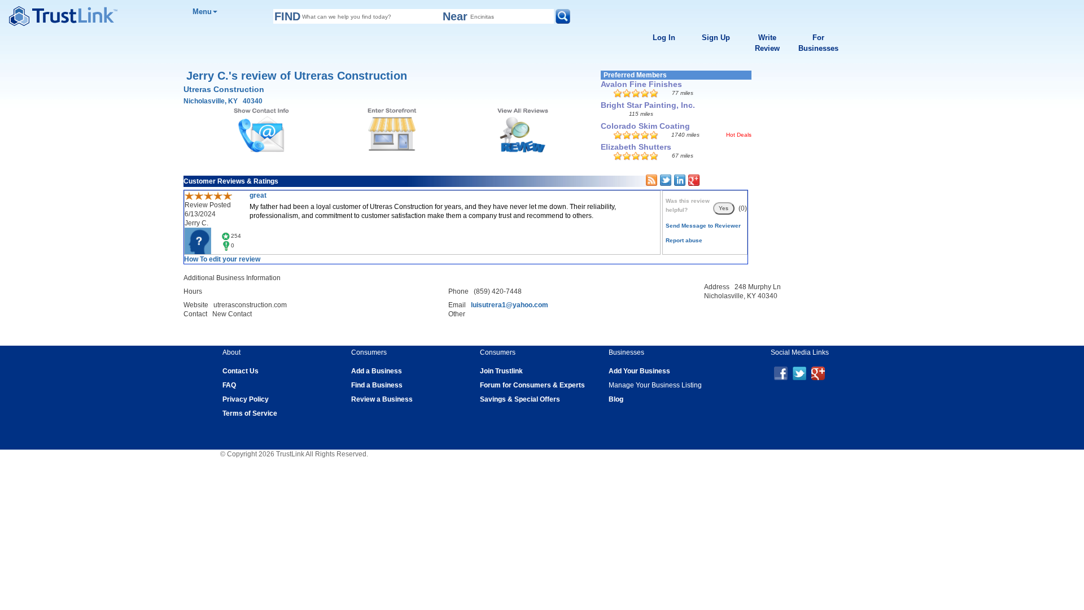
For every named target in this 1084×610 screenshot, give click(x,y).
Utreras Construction (223, 89)
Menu (202, 11)
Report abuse (684, 240)
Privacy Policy (245, 399)
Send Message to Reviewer (703, 226)
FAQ (229, 385)
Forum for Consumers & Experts (532, 385)
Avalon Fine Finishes (641, 84)
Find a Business (377, 385)
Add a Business (376, 371)
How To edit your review (222, 259)
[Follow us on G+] (818, 373)
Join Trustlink (501, 371)
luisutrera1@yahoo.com (509, 305)
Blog (616, 399)
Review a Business (382, 399)
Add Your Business (639, 371)
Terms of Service (249, 413)
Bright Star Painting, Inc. (648, 105)
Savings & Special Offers (520, 399)
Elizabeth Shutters (636, 146)
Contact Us (240, 371)
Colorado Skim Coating (645, 125)
